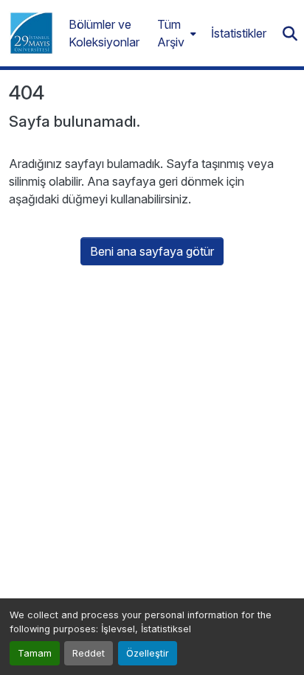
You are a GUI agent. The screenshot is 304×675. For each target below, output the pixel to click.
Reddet (88, 653)
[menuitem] (175, 33)
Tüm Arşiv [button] (170, 33)
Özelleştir (147, 653)
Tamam (35, 653)
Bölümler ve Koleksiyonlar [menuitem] (104, 33)
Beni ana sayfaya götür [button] (152, 251)
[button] (31, 33)
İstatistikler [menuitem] (238, 33)
